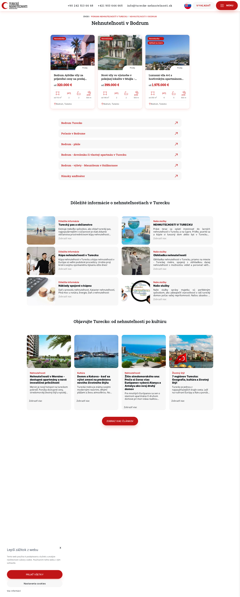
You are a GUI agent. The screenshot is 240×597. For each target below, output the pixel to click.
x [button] (60, 547)
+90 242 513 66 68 (80, 5)
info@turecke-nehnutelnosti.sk (149, 5)
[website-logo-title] (14, 5)
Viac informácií (14, 591)
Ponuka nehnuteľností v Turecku (109, 16)
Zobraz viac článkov (120, 421)
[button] (34, 574)
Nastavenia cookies (35, 583)
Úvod (86, 16)
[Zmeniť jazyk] (187, 5)
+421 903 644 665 (110, 5)
